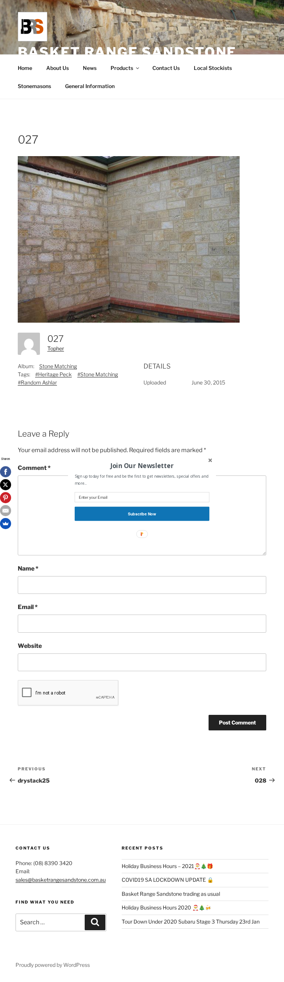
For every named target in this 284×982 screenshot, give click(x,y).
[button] (142, 465)
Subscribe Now (142, 514)
